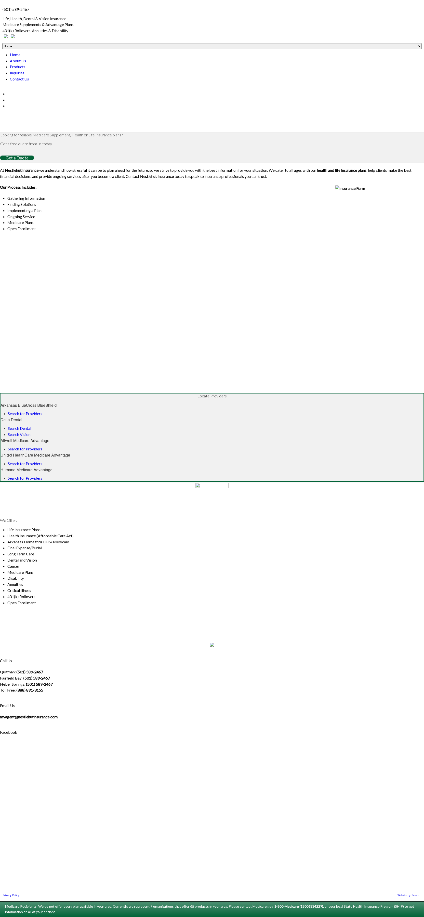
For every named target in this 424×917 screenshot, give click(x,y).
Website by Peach (408, 895)
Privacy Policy (10, 895)
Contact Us (19, 79)
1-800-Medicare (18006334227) (298, 906)
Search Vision (19, 434)
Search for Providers (25, 413)
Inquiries (17, 72)
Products (17, 66)
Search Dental (19, 428)
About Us (18, 60)
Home (15, 54)
